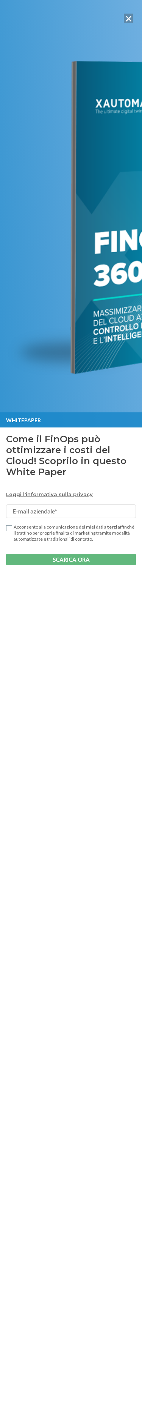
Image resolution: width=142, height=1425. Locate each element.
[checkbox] (9, 528)
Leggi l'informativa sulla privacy (49, 494)
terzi (112, 527)
